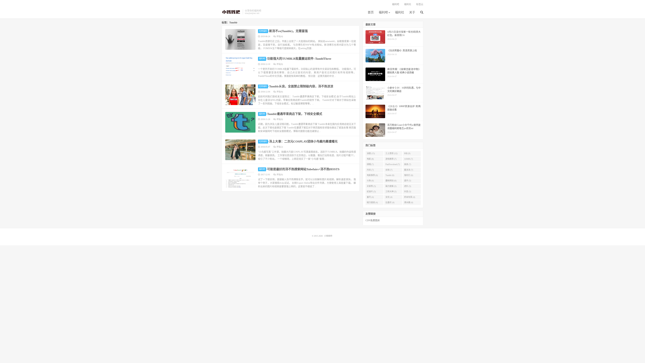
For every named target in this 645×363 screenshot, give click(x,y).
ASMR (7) (408, 159)
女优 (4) (388, 197)
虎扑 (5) (407, 186)
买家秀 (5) (371, 186)
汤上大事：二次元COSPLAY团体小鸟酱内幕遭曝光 (303, 141)
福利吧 (383, 12)
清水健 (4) (408, 202)
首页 (371, 12)
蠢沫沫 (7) (408, 170)
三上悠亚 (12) (391, 153)
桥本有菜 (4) (409, 197)
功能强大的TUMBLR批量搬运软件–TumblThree (299, 58)
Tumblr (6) (389, 175)
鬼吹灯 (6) (408, 175)
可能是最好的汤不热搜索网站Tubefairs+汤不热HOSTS (303, 169)
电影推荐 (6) (372, 175)
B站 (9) (407, 153)
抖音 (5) (407, 191)
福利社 (399, 12)
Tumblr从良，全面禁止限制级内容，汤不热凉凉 (301, 86)
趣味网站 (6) (390, 180)
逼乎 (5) (407, 180)
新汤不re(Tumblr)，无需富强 (288, 31)
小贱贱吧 (231, 12)
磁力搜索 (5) (390, 186)
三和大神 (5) (390, 191)
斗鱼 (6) (370, 180)
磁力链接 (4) (372, 202)
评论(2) (279, 147)
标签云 (419, 4)
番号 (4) (370, 197)
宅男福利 (263, 31)
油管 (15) (371, 153)
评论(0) (279, 64)
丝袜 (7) (388, 170)
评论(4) (279, 36)
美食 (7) (407, 164)
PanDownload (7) (392, 164)
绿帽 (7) (370, 164)
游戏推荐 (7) (390, 159)
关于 (412, 12)
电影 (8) (370, 159)
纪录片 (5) (371, 191)
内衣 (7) (370, 170)
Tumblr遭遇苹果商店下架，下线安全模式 (294, 114)
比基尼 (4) (389, 202)
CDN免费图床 (373, 220)
